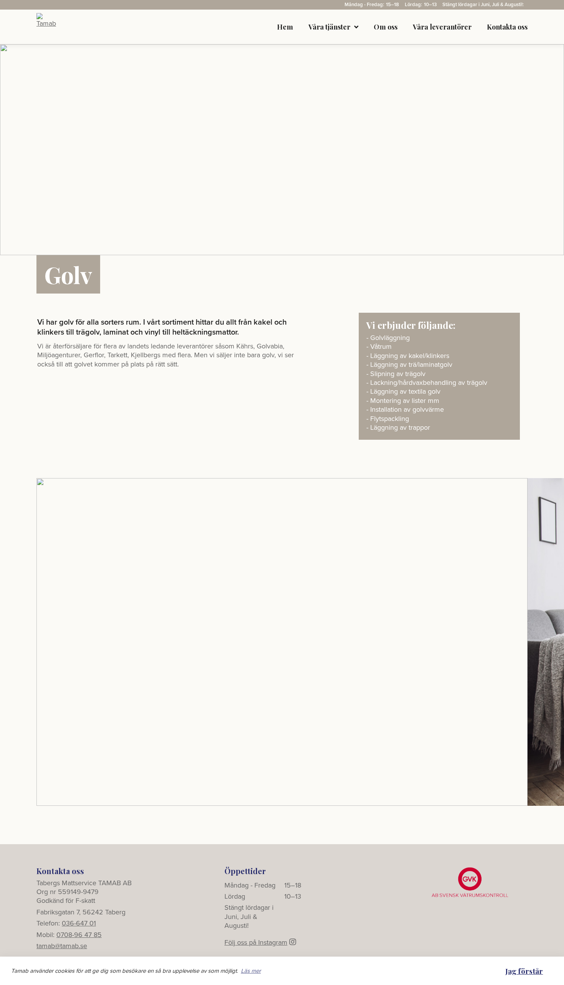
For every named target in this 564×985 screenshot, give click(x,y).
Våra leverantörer (442, 26)
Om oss (385, 26)
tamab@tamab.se (61, 946)
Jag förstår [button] (524, 971)
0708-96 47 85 (79, 935)
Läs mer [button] (251, 970)
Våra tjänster (329, 26)
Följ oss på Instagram (255, 942)
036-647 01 (79, 923)
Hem (285, 26)
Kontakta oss (507, 26)
